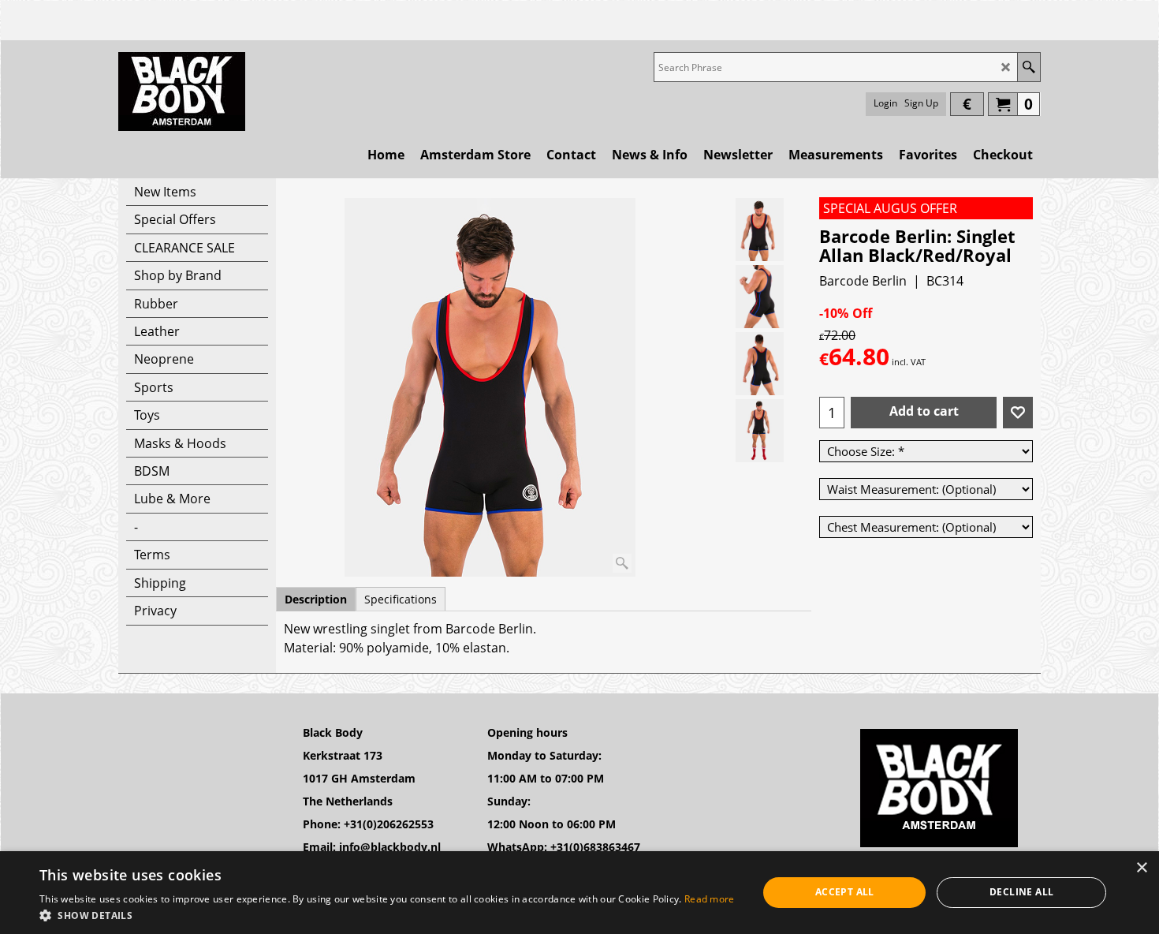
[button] (387, 914)
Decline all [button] (1021, 892)
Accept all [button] (844, 892)
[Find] (1028, 67)
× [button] (1141, 868)
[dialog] (579, 892)
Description (316, 599)
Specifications (400, 599)
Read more (709, 899)
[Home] (181, 91)
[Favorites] (1018, 413)
